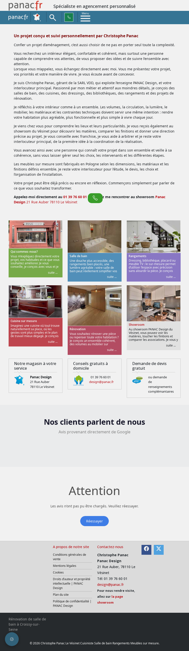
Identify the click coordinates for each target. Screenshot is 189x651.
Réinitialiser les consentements (102, 354)
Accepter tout (140, 364)
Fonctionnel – (64, 329)
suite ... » (74, 319)
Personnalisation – (126, 329)
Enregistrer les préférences (102, 364)
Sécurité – (61, 339)
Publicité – (119, 319)
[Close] (150, 285)
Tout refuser (141, 354)
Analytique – (63, 319)
